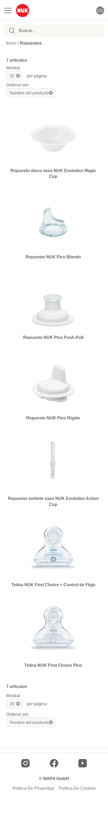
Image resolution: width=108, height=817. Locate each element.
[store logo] (22, 10)
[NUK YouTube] (82, 763)
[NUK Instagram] (25, 763)
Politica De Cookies (77, 788)
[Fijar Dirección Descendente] (59, 93)
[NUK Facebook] (54, 763)
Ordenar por (17, 85)
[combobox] (45, 30)
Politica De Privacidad (33, 788)
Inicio (11, 43)
